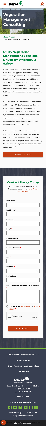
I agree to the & (25, 307)
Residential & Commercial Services (23, 355)
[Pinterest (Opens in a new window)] (20, 407)
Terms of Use (26, 306)
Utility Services (23, 360)
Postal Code (11, 276)
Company (10, 219)
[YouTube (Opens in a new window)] (31, 407)
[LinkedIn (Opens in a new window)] (36, 407)
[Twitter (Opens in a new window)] (15, 407)
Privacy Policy (15, 413)
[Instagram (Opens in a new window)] (25, 407)
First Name (11, 201)
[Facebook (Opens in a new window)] (10, 407)
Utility (13, 37)
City (8, 257)
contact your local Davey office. (27, 190)
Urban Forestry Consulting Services (23, 366)
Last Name (11, 210)
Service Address (13, 248)
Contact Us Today (22, 155)
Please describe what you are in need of (22, 286)
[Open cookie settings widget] (3, 422)
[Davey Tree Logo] (23, 380)
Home (6, 37)
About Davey (23, 372)
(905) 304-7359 (23, 397)
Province (10, 267)
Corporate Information (23, 416)
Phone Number (13, 238)
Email (9, 229)
